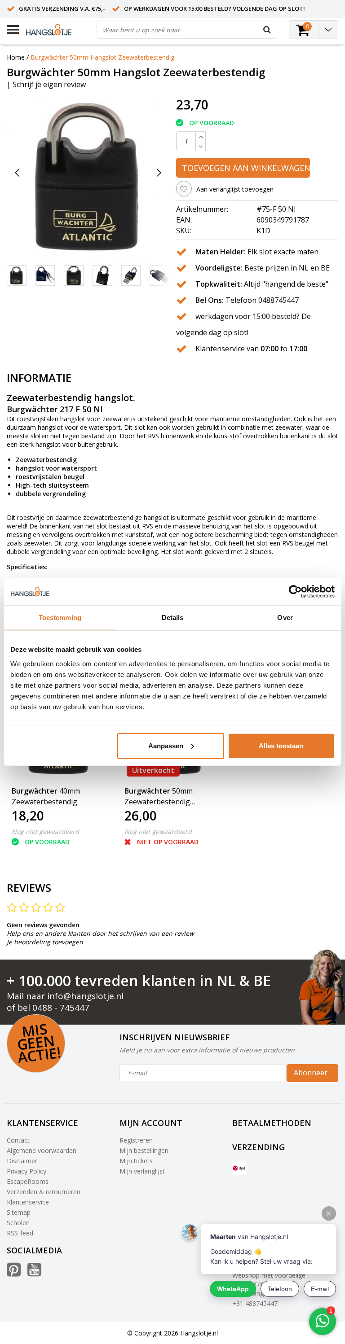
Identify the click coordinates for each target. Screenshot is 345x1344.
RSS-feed (20, 1233)
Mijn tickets (136, 1160)
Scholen (18, 1222)
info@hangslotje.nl (85, 996)
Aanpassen (165, 745)
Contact (18, 1140)
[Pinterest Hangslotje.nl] (14, 1273)
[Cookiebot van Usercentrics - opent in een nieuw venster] (295, 591)
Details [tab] (173, 617)
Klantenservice (28, 1202)
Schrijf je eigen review (49, 84)
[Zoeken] (267, 30)
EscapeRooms (28, 1181)
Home (16, 57)
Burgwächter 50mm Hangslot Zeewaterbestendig (102, 57)
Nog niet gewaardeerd (45, 831)
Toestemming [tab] (60, 617)
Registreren (136, 1140)
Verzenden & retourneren (43, 1191)
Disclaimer (22, 1160)
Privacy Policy (26, 1171)
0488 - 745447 (60, 1007)
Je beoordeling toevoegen (45, 942)
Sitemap (19, 1212)
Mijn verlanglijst (142, 1171)
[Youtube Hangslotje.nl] (34, 1273)
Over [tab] (284, 617)
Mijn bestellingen (143, 1150)
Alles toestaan (281, 745)
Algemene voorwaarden (41, 1150)
